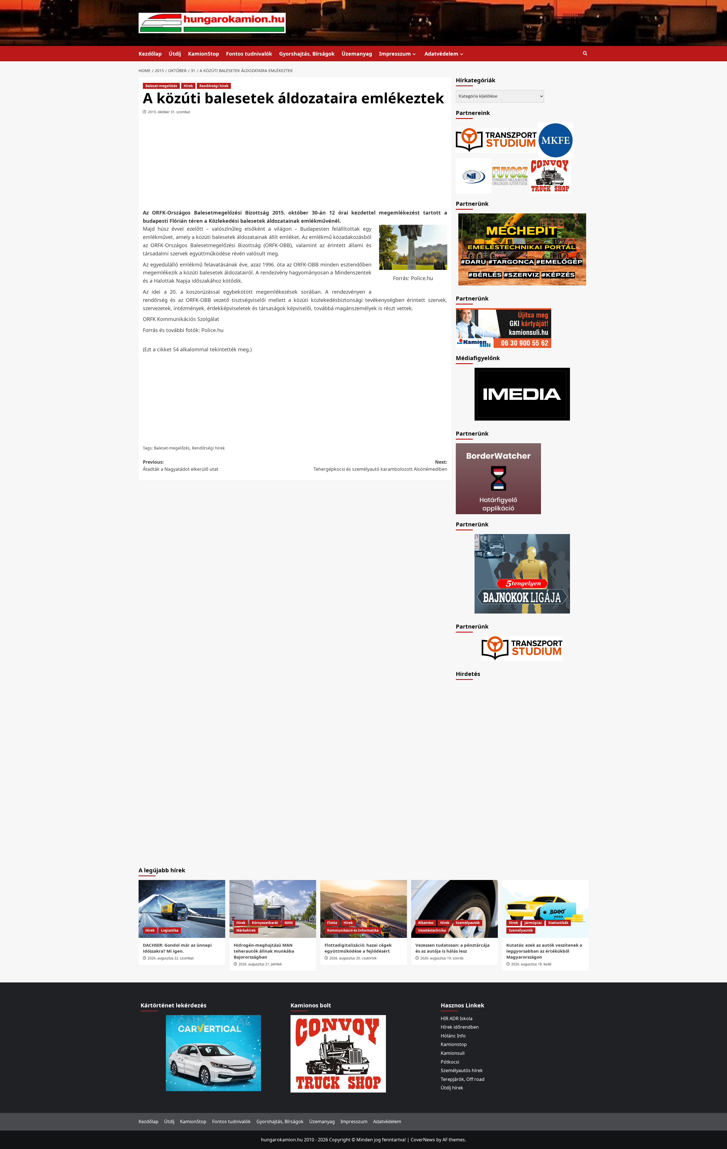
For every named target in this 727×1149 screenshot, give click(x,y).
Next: (380, 465)
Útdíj (175, 53)
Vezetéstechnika (432, 930)
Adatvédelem (441, 53)
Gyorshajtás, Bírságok (307, 53)
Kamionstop (454, 1044)
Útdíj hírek (452, 1088)
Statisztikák (558, 922)
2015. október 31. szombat (169, 112)
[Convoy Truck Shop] (338, 1053)
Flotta (332, 922)
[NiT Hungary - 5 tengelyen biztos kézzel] (522, 573)
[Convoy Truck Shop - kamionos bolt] (550, 175)
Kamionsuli (453, 1053)
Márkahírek (246, 930)
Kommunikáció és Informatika (353, 930)
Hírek (188, 85)
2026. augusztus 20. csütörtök (353, 958)
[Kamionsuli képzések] (503, 327)
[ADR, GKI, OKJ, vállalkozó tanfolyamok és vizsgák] (496, 139)
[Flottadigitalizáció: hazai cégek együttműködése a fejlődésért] (363, 909)
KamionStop (203, 53)
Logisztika (169, 930)
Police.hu (212, 330)
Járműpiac (533, 922)
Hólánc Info (453, 1036)
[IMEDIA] (522, 393)
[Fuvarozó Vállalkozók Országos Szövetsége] (510, 175)
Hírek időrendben (460, 1027)
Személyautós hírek (462, 1070)
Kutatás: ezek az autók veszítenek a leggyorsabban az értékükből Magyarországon (544, 951)
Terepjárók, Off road (462, 1079)
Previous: (180, 465)
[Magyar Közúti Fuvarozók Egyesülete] (555, 139)
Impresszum (395, 53)
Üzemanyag (357, 53)
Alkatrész (426, 922)
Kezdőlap (150, 53)
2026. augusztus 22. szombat (171, 958)
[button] (585, 53)
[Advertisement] (295, 163)
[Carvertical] (213, 1052)
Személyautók (468, 922)
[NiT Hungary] (473, 175)
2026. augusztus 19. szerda (441, 958)
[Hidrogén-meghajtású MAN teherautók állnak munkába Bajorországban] (272, 909)
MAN (289, 922)
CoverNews (423, 1140)
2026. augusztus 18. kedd (531, 964)
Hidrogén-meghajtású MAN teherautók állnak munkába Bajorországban (264, 951)
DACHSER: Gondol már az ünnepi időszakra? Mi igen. (177, 948)
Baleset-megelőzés (161, 85)
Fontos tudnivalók (249, 53)
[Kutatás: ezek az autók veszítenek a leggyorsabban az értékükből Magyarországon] (545, 909)
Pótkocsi (450, 1062)
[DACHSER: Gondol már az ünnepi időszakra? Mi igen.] (182, 909)
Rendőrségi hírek (213, 85)
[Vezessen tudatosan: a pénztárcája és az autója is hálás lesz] (454, 909)
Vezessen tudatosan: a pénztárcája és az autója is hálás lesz (452, 948)
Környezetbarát (265, 922)
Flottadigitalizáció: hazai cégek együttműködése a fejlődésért (358, 948)
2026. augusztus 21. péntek (260, 964)
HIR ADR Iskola (457, 1018)
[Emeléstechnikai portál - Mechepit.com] (522, 249)
